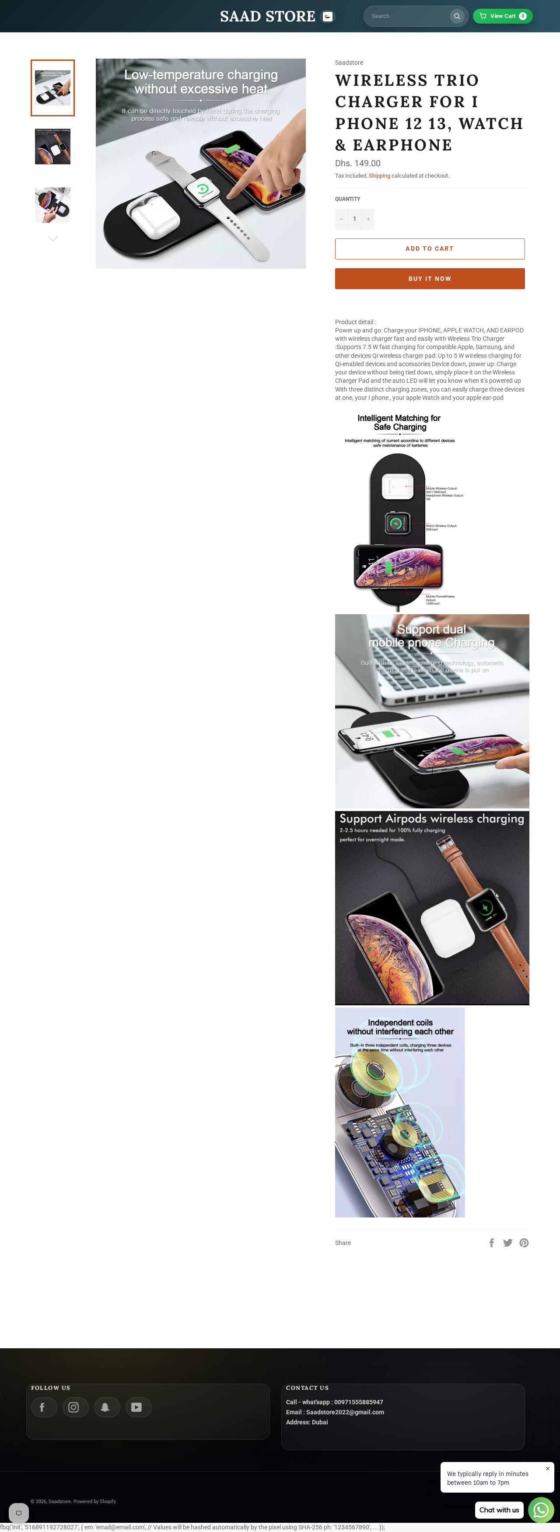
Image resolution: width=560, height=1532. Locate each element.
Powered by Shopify (95, 1501)
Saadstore (60, 1501)
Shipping (379, 175)
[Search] (457, 16)
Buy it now (430, 278)
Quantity (347, 199)
